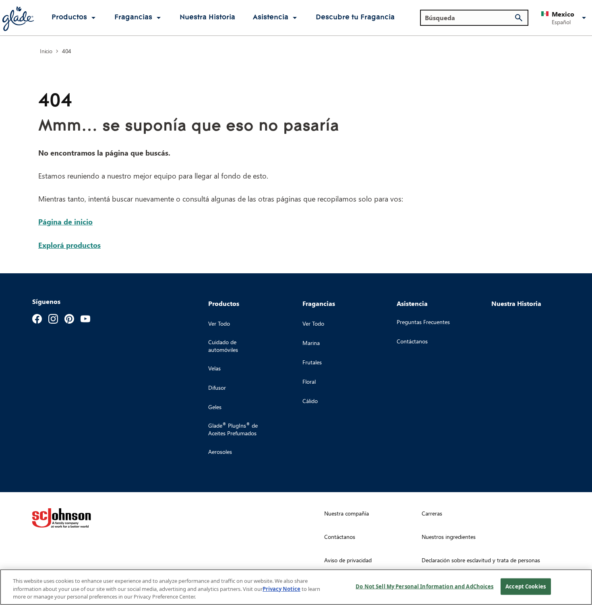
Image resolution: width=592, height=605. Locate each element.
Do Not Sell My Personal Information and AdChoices (424, 586)
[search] (519, 18)
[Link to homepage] (17, 17)
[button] (565, 17)
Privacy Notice (281, 589)
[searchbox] (469, 17)
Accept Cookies (525, 586)
